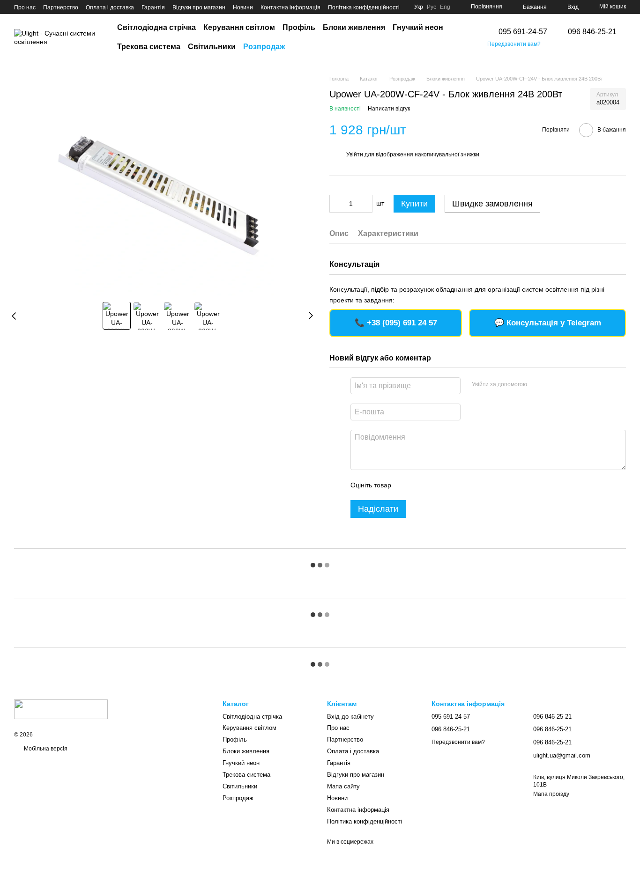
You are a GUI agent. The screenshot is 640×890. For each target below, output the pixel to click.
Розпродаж (264, 47)
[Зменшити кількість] (336, 203)
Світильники (212, 47)
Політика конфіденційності (364, 7)
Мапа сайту (343, 786)
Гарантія (153, 7)
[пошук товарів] (462, 37)
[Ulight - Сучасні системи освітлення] (61, 709)
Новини (243, 7)
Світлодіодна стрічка (156, 27)
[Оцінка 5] (466, 485)
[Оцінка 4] (451, 485)
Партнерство (60, 7)
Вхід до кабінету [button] (350, 716)
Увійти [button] (354, 154)
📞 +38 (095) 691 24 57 (396, 322)
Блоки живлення (354, 27)
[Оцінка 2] (421, 485)
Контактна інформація (290, 7)
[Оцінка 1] (406, 485)
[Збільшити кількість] (365, 203)
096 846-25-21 (592, 32)
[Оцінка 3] (436, 485)
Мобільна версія (44, 748)
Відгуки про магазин (198, 7)
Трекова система (148, 47)
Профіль (299, 27)
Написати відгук (389, 108)
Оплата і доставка (110, 7)
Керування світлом (239, 27)
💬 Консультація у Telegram (547, 322)
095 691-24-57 (523, 32)
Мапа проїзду (551, 794)
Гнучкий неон (418, 27)
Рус (431, 7)
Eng (445, 7)
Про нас (25, 7)
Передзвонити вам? (514, 44)
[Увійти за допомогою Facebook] (537, 384)
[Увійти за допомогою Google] (552, 384)
